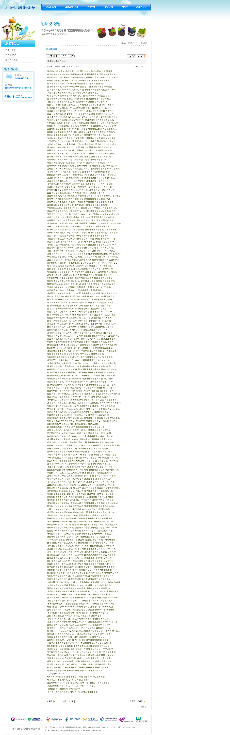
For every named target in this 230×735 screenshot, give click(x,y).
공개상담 (12, 49)
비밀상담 (12, 55)
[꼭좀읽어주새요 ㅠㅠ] (141, 56)
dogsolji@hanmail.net (55, 673)
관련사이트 (13, 60)
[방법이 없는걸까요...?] (131, 56)
